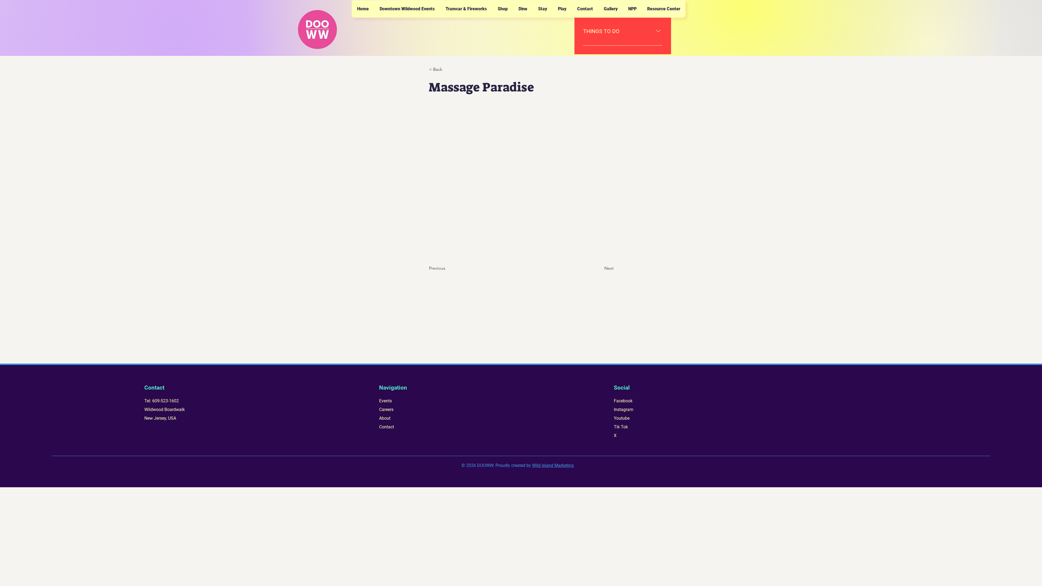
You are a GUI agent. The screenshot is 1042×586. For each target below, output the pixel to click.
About (384, 418)
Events (385, 400)
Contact (386, 426)
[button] (407, 9)
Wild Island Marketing (553, 465)
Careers (386, 409)
